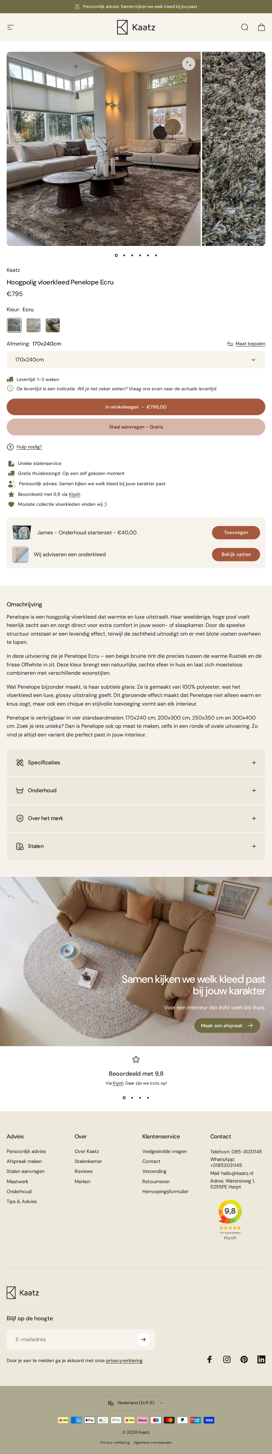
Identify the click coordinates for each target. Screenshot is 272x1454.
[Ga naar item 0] (116, 255)
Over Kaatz (87, 1152)
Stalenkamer (88, 1162)
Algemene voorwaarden (153, 1442)
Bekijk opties (236, 554)
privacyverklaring (124, 1360)
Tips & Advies (22, 1202)
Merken (82, 1182)
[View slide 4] (148, 1098)
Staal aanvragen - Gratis (136, 427)
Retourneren (156, 1182)
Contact (151, 1162)
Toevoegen (236, 532)
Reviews (84, 1172)
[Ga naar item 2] (124, 255)
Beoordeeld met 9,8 (136, 1074)
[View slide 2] (132, 1098)
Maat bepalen (250, 343)
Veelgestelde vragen (164, 1152)
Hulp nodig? (29, 447)
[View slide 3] (140, 1098)
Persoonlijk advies (26, 1152)
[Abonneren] (143, 1339)
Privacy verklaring (115, 1442)
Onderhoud (19, 1192)
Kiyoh (74, 494)
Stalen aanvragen (25, 1172)
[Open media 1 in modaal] (188, 63)
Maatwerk (17, 1182)
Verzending (154, 1172)
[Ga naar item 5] (148, 255)
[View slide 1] (124, 1098)
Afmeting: (34, 343)
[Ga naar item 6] (156, 255)
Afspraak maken (24, 1162)
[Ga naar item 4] (140, 255)
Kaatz (13, 270)
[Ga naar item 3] (132, 255)
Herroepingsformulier (165, 1192)
